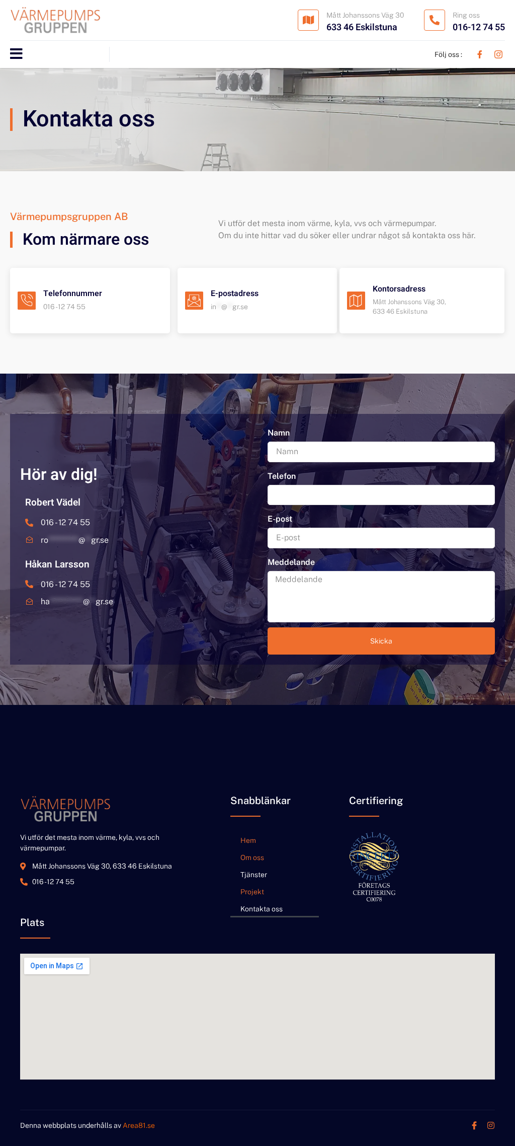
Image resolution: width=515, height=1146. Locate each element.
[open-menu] (16, 54)
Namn (279, 433)
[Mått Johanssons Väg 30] (308, 20)
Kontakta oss (261, 909)
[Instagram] (491, 1125)
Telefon (282, 476)
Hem (248, 840)
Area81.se (139, 1125)
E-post (280, 519)
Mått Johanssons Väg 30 (365, 15)
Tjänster (253, 875)
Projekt (252, 892)
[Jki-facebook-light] (474, 1125)
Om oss (252, 857)
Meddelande (291, 562)
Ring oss (466, 15)
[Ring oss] (434, 20)
